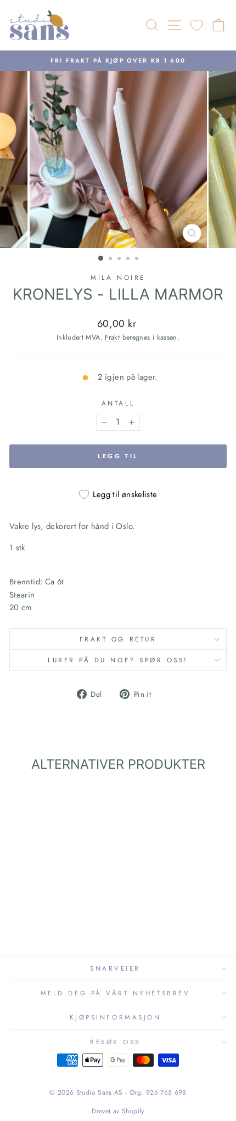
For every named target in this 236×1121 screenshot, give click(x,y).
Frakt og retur (118, 639)
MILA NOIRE (118, 277)
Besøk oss (115, 1041)
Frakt (112, 337)
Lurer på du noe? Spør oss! (118, 659)
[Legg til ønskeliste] (22, 800)
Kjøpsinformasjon (115, 1017)
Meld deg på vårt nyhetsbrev (115, 993)
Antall (118, 403)
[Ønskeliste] (196, 25)
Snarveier (115, 968)
